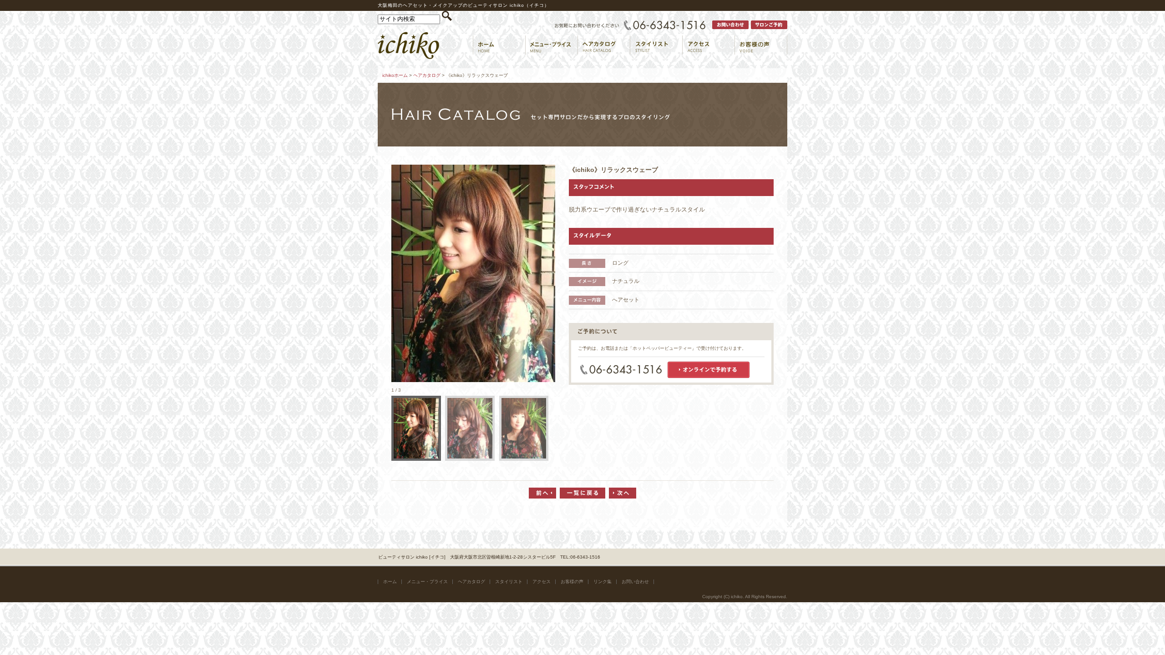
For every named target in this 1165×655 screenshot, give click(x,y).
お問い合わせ (635, 581)
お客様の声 (572, 581)
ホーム (390, 581)
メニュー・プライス (427, 581)
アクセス (541, 581)
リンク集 (602, 581)
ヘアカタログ (427, 75)
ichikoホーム (395, 75)
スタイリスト (508, 581)
